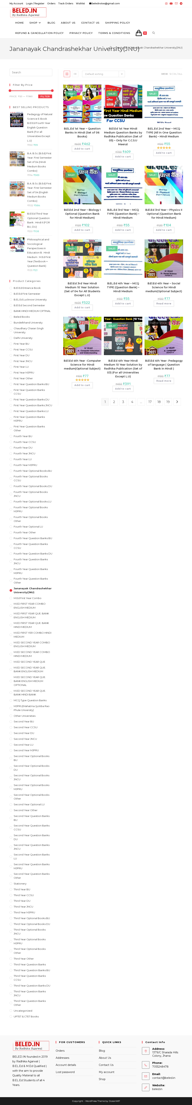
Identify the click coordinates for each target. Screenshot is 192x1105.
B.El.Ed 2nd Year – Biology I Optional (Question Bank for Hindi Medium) (82, 213)
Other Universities (24, 715)
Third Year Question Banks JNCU (30, 993)
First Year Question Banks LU (31, 411)
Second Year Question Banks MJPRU (32, 866)
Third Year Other (24, 958)
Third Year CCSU (24, 895)
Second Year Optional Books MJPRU (31, 787)
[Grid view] (67, 74)
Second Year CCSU (26, 727)
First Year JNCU (23, 361)
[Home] (111, 47)
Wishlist (80, 3)
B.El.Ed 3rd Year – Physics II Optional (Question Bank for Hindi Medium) (163, 213)
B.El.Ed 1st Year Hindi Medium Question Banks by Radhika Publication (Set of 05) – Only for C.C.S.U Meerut (123, 136)
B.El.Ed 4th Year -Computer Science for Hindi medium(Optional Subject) (82, 364)
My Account (16, 3)
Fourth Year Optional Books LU (32, 501)
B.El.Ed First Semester (27, 293)
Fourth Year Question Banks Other (31, 580)
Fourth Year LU (23, 459)
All (180, 73)
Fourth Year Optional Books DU (33, 486)
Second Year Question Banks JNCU (32, 846)
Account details (66, 1065)
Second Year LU (23, 744)
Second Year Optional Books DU (31, 767)
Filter (45, 96)
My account (106, 1072)
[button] (87, 89)
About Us (105, 1058)
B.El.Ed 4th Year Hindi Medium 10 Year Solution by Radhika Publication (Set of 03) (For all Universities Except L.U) (123, 368)
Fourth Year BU (23, 436)
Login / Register (35, 3)
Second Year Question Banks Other (32, 875)
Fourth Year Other (25, 532)
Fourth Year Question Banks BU (33, 538)
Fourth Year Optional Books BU (33, 470)
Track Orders (65, 3)
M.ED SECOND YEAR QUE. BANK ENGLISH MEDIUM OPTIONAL (30, 681)
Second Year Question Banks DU (32, 837)
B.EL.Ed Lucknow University (30, 299)
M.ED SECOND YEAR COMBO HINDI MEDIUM (32, 653)
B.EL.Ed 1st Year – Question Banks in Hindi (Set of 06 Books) (82, 132)
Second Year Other (26, 810)
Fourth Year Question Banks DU (33, 553)
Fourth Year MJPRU (25, 464)
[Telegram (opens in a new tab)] (180, 3)
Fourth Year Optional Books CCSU (31, 478)
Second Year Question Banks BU (32, 817)
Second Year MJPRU (26, 750)
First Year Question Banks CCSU (29, 391)
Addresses (62, 1058)
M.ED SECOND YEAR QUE (29, 661)
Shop (102, 1079)
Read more (163, 303)
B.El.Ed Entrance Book (27, 287)
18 (159, 402)
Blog (102, 1050)
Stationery (20, 883)
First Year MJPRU (24, 372)
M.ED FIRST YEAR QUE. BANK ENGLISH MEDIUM (31, 615)
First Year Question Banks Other (29, 428)
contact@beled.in (163, 1078)
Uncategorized (23, 1010)
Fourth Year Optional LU (28, 526)
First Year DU (21, 355)
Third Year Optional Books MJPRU (30, 941)
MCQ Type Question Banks (30, 700)
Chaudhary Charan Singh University (29, 330)
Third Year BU (22, 889)
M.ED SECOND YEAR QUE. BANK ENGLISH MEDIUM (30, 669)
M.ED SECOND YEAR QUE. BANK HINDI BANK (30, 692)
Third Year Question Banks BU (32, 970)
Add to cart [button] (82, 148)
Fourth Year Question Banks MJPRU (31, 571)
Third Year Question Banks (30, 964)
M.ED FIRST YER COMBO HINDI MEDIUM (32, 634)
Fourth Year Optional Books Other (31, 519)
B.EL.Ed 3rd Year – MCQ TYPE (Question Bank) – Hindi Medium (123, 213)
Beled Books (22, 316)
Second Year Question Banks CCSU (32, 827)
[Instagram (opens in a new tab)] (166, 3)
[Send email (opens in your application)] (176, 3)
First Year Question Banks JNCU (33, 405)
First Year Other (23, 378)
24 (174, 73)
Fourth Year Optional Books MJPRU (31, 509)
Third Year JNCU (23, 906)
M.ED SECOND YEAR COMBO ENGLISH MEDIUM (32, 644)
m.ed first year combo (27, 598)
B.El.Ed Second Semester (29, 305)
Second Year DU (24, 733)
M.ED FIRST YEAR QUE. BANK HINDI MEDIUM (31, 624)
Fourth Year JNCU (24, 453)
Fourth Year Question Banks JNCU (31, 561)
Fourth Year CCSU (25, 441)
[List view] (75, 74)
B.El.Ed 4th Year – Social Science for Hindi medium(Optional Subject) (164, 287)
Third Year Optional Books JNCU (30, 931)
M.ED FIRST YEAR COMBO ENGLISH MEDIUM (30, 605)
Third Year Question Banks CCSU (30, 977)
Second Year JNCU (25, 738)
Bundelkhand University (28, 322)
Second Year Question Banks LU (32, 856)
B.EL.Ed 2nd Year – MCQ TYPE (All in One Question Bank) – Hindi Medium (164, 132)
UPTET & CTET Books (26, 1016)
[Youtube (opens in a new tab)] (171, 3)
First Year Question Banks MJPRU (29, 418)
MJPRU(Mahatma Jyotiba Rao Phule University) (32, 708)
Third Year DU (22, 900)
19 (168, 402)
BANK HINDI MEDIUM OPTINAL (32, 310)
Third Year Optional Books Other (30, 950)
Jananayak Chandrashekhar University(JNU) (156, 47)
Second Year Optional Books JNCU (31, 777)
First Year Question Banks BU (31, 384)
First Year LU (21, 366)
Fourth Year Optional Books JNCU (31, 493)
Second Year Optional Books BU (31, 758)
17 (150, 402)
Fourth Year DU (23, 447)
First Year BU (21, 343)
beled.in (157, 1089)
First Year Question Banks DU (31, 399)
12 (171, 73)
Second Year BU (24, 721)
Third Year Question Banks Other (30, 1002)
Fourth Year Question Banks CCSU (31, 545)
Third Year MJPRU (24, 912)
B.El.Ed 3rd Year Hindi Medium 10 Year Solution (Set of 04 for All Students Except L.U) (82, 289)
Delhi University (23, 337)
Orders (51, 3)
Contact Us (106, 1065)
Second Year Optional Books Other (31, 796)
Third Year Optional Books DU (32, 923)
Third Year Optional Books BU (32, 918)
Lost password (65, 1072)
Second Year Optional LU (29, 804)
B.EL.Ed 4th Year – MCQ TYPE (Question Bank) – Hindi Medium (123, 287)
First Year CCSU (23, 349)
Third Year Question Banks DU (32, 985)
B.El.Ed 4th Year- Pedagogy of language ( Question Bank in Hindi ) (164, 364)
